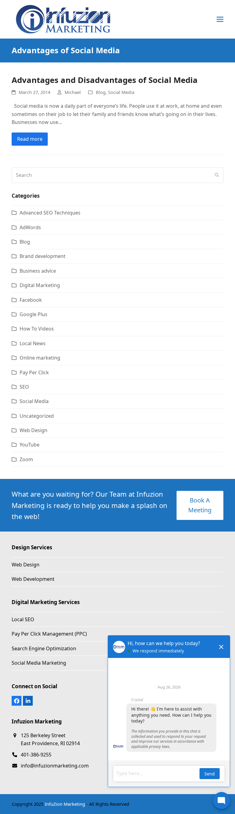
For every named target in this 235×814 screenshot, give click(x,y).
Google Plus (33, 314)
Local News (33, 343)
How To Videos (37, 328)
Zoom (26, 459)
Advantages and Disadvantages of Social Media (105, 79)
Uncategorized (37, 416)
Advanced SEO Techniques (50, 212)
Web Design (33, 430)
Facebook (31, 300)
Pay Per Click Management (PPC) (49, 633)
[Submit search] (217, 175)
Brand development (42, 256)
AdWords (30, 227)
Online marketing (40, 357)
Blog (101, 92)
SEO (24, 386)
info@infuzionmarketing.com (55, 765)
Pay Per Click (34, 372)
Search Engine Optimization (44, 648)
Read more (30, 139)
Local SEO (23, 619)
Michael (73, 92)
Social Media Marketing (39, 662)
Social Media (121, 92)
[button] (220, 19)
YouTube (29, 444)
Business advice (38, 270)
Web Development (33, 579)
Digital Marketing (40, 285)
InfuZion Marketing (65, 804)
